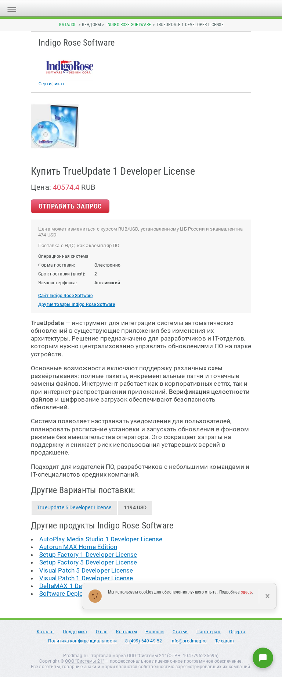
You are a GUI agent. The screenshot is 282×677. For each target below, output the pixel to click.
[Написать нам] (263, 658)
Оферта (237, 631)
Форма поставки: (56, 265)
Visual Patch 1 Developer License (86, 578)
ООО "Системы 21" (84, 661)
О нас (102, 631)
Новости (154, 631)
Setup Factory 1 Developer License (88, 554)
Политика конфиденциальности (82, 641)
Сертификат (52, 83)
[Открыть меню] (12, 8)
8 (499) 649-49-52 (143, 641)
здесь (246, 592)
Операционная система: (64, 256)
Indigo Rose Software (128, 24)
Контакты (126, 631)
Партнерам (208, 631)
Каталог (67, 24)
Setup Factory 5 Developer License (88, 562)
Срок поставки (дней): (62, 274)
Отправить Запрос (70, 206)
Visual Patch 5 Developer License (86, 570)
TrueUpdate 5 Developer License (74, 507)
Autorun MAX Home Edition (78, 546)
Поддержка (75, 631)
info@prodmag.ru (188, 641)
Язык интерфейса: (57, 282)
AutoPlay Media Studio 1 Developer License (100, 539)
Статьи (180, 631)
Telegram (224, 641)
